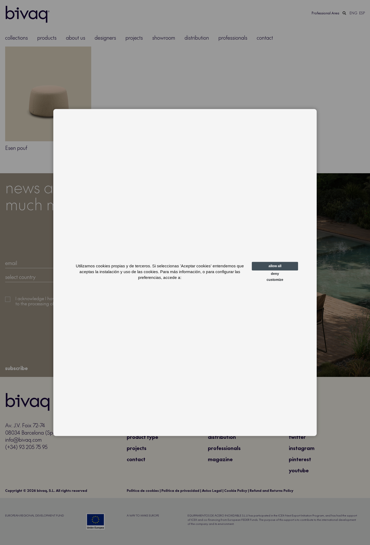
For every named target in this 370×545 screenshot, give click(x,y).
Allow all (275, 266)
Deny (275, 274)
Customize (275, 280)
